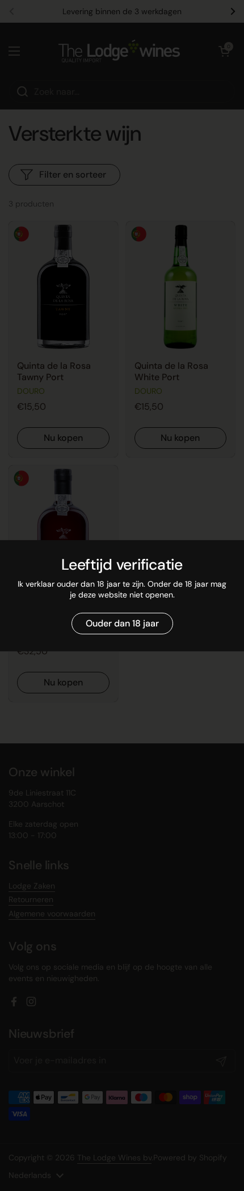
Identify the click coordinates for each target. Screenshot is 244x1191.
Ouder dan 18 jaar (122, 623)
